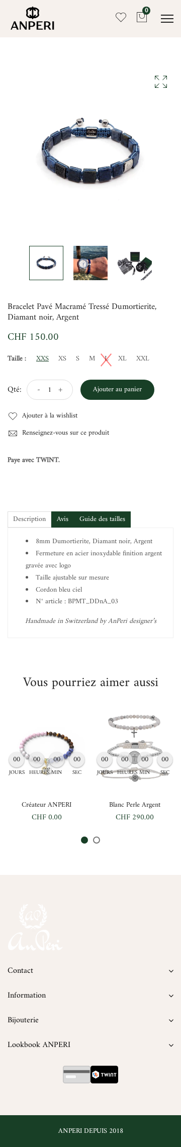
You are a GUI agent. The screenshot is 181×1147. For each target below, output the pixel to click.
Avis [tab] (62, 519)
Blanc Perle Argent (134, 805)
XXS (42, 358)
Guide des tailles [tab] (102, 519)
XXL (142, 358)
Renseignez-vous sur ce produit (64, 433)
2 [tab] (96, 840)
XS (62, 358)
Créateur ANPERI (46, 805)
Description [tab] (29, 519)
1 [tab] (84, 840)
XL (122, 358)
